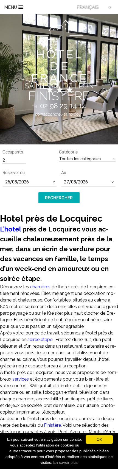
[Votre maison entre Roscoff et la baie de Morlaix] (59, 55)
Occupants (12, 152)
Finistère (52, 425)
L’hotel (10, 229)
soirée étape (39, 339)
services (21, 379)
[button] (87, 159)
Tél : (59, 106)
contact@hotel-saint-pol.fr (59, 114)
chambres (40, 286)
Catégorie (68, 152)
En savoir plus (65, 462)
